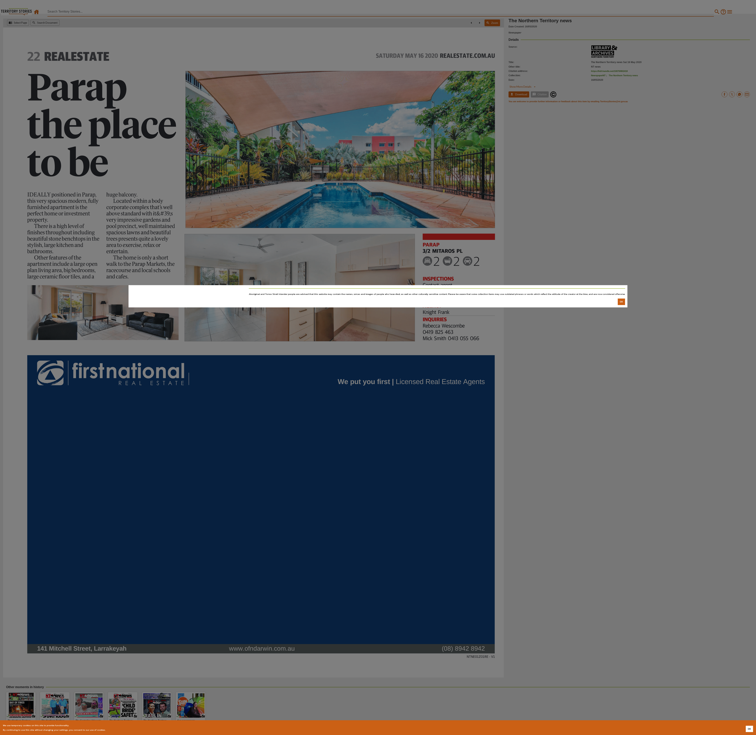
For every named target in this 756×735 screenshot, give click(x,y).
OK (621, 301)
